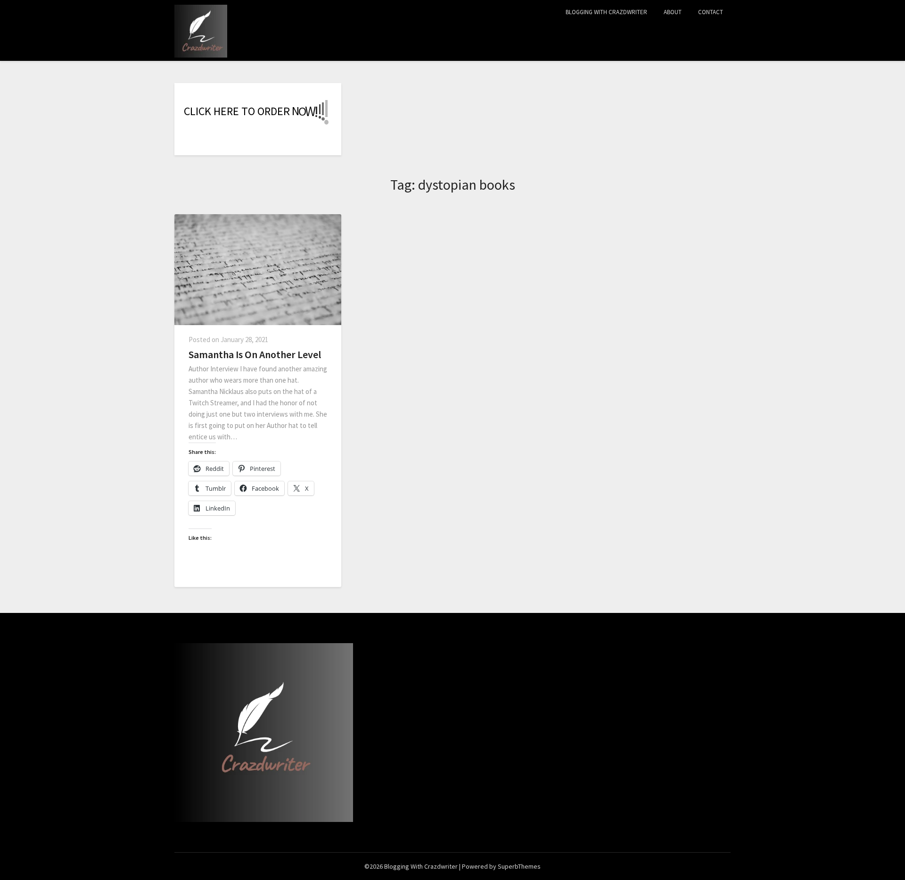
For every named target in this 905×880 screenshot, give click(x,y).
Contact (710, 12)
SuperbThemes (519, 866)
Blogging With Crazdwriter (606, 12)
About (673, 12)
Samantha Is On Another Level (255, 354)
